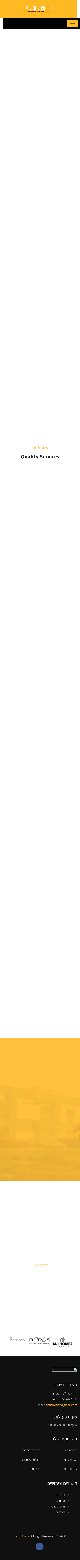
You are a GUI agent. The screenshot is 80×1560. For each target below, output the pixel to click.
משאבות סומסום (31, 1450)
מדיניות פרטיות (57, 1506)
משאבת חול (71, 1450)
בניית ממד (34, 1469)
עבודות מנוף (70, 1459)
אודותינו (61, 1500)
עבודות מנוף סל (68, 1469)
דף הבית (60, 1495)
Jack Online (21, 1536)
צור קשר (60, 1512)
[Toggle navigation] (72, 23)
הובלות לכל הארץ (31, 1459)
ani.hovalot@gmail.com (61, 1405)
